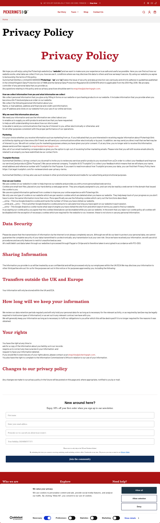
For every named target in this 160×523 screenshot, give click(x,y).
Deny (139, 507)
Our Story (62, 12)
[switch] (71, 518)
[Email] (152, 3)
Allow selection (139, 498)
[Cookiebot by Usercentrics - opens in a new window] (16, 518)
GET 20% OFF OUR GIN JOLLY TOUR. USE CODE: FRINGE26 (65, 3)
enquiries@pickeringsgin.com (86, 88)
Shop (86, 12)
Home (5, 19)
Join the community (80, 459)
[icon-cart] (155, 12)
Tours (73, 12)
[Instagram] (148, 3)
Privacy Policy (125, 452)
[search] (143, 11)
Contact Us (98, 12)
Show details (130, 518)
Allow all (139, 490)
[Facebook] (144, 3)
